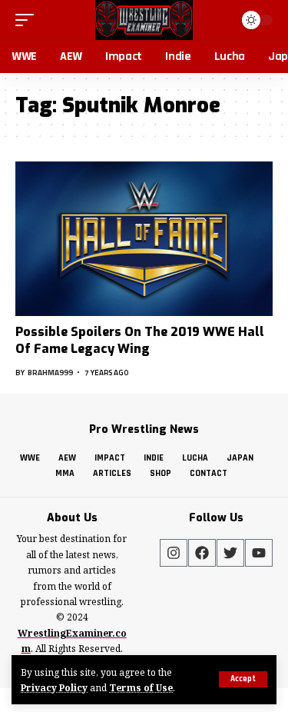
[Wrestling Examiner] (144, 20)
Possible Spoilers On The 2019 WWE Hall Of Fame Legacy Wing (139, 340)
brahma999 (50, 372)
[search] (220, 19)
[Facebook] (202, 553)
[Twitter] (230, 553)
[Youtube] (259, 553)
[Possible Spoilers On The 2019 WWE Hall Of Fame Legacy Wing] (144, 238)
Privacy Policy (54, 687)
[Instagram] (173, 553)
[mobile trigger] (28, 20)
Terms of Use (141, 687)
